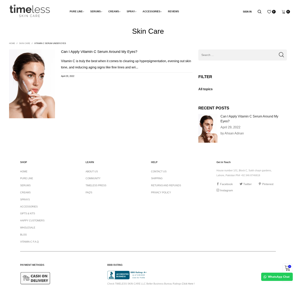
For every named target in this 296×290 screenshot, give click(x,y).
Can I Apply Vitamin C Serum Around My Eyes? (99, 52)
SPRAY (131, 11)
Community (93, 178)
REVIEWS (173, 11)
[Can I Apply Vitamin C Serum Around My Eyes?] (207, 128)
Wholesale (27, 227)
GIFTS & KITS (27, 213)
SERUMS (95, 11)
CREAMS (113, 11)
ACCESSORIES (151, 11)
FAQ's (89, 192)
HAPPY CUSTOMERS (32, 220)
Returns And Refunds (166, 185)
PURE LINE (76, 11)
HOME (23, 171)
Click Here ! (188, 283)
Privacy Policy (161, 192)
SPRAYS (25, 199)
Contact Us (159, 171)
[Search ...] (259, 12)
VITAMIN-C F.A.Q (29, 241)
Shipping (156, 178)
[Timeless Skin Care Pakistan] (29, 11)
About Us (92, 171)
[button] (281, 55)
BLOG (23, 234)
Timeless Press (96, 185)
